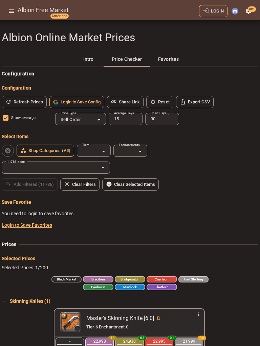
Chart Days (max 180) (162, 113)
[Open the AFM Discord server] (235, 11)
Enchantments (129, 145)
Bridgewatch (130, 279)
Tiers (85, 145)
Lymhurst (98, 287)
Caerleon (162, 279)
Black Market (66, 279)
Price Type (68, 113)
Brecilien (98, 279)
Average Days (124, 113)
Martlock (130, 287)
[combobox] (81, 120)
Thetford (162, 287)
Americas (59, 16)
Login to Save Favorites (27, 225)
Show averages (24, 118)
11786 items (16, 162)
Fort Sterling (193, 279)
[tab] (88, 59)
